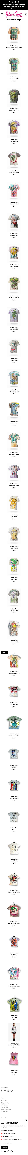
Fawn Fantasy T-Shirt (14, 391)
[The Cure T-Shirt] (14, 597)
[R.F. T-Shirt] (14, 566)
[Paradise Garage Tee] (14, 723)
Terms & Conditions (6, 1109)
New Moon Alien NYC (14, 673)
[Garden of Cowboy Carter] (14, 973)
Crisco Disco (14, 767)
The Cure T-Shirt (14, 610)
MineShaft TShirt (14, 798)
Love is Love (14, 1072)
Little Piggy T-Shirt (14, 485)
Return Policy (4, 1105)
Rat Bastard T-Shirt (14, 298)
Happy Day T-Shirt (14, 266)
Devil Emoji (14, 955)
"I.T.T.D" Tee (14, 1017)
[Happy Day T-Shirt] (14, 253)
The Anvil (14, 829)
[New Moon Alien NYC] (14, 660)
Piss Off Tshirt (14, 861)
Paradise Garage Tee (14, 736)
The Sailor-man (14, 235)
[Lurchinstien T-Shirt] (14, 97)
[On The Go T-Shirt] (14, 629)
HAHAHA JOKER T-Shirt (14, 923)
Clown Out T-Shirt (14, 204)
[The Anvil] (14, 816)
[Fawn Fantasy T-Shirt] (14, 378)
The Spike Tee (14, 704)
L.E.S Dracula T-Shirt (14, 79)
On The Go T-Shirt (14, 642)
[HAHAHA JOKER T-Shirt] (14, 910)
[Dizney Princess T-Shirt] (14, 879)
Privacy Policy (4, 1111)
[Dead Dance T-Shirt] (14, 159)
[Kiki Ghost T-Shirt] (14, 410)
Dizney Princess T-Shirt (14, 892)
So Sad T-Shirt (14, 548)
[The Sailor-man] (14, 222)
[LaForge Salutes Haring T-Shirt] (14, 34)
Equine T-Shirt (14, 517)
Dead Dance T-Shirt (14, 172)
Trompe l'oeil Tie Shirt (14, 1045)
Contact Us (4, 1101)
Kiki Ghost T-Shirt (14, 423)
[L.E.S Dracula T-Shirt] (14, 66)
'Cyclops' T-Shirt (14, 360)
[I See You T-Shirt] (14, 128)
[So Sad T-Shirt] (14, 535)
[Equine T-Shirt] (14, 504)
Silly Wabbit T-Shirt (14, 454)
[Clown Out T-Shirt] (14, 191)
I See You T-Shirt (14, 141)
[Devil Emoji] (14, 942)
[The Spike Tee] (14, 691)
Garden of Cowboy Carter (14, 986)
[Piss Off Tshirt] (14, 848)
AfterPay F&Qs (4, 1107)
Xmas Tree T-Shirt (14, 329)
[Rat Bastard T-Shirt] (14, 285)
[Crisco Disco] (14, 754)
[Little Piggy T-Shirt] (14, 472)
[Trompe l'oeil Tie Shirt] (14, 1032)
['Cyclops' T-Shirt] (14, 347)
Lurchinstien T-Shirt (14, 110)
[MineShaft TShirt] (14, 785)
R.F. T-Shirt (14, 579)
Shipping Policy (5, 1103)
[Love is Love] (14, 1059)
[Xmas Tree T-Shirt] (14, 316)
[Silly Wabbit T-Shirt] (14, 441)
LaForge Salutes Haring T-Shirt (14, 47)
